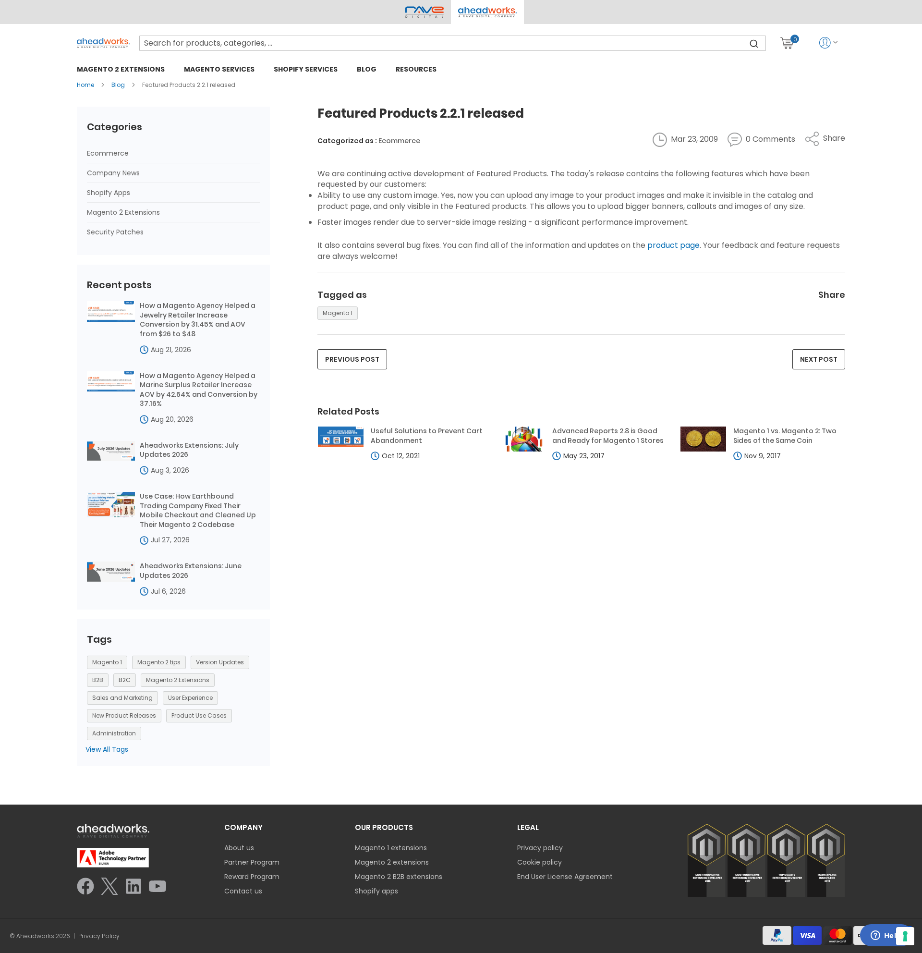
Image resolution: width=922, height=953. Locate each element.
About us (239, 848)
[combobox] (452, 43)
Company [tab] (243, 827)
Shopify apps (376, 891)
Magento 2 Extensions (123, 212)
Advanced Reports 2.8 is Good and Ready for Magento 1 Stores (608, 436)
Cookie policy (539, 862)
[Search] (754, 43)
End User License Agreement (565, 876)
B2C (125, 680)
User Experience (190, 698)
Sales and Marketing (122, 698)
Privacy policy (540, 848)
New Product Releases (124, 715)
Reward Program (251, 876)
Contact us (243, 891)
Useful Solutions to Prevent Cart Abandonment (427, 436)
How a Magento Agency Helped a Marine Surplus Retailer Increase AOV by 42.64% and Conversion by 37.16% (198, 390)
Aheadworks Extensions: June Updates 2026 (191, 571)
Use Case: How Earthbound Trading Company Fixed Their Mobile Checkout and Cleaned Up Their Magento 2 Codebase (198, 510)
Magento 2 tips (159, 662)
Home (86, 85)
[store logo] (103, 43)
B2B (97, 680)
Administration (114, 733)
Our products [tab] (384, 827)
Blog (118, 85)
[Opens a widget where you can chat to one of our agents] (886, 936)
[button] (487, 12)
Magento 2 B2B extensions (398, 876)
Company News (113, 173)
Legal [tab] (528, 827)
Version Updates (220, 662)
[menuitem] (120, 69)
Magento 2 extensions (392, 862)
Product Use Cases (199, 715)
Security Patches (115, 232)
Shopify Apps (108, 192)
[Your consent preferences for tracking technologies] (905, 936)
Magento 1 (337, 313)
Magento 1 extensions (391, 848)
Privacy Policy (99, 936)
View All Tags (106, 749)
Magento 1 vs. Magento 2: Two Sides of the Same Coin (785, 436)
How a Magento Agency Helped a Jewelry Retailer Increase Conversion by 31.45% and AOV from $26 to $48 (197, 320)
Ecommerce (399, 141)
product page (673, 245)
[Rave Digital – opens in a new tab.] (424, 12)
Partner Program (251, 862)
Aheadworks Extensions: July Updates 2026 (189, 450)
